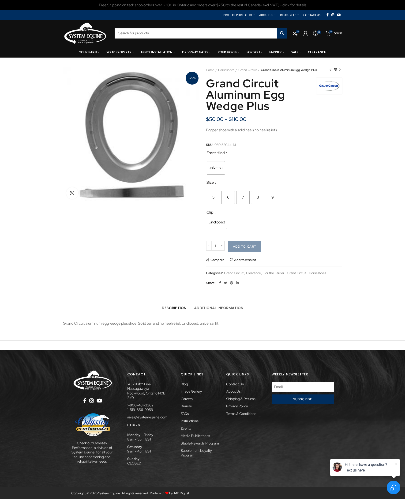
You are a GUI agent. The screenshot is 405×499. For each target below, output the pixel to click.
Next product (340, 70)
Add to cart (244, 247)
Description (174, 308)
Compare (217, 259)
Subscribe (302, 399)
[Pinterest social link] (232, 283)
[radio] (216, 167)
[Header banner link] (202, 5)
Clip (210, 212)
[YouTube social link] (339, 15)
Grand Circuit (247, 70)
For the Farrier (273, 273)
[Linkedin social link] (237, 283)
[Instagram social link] (333, 15)
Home (210, 70)
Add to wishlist (245, 259)
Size (210, 182)
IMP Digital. (181, 493)
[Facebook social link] (327, 15)
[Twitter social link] (225, 283)
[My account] (305, 33)
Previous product (330, 70)
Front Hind (215, 152)
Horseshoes (226, 70)
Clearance (253, 273)
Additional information (218, 308)
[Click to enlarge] (72, 193)
